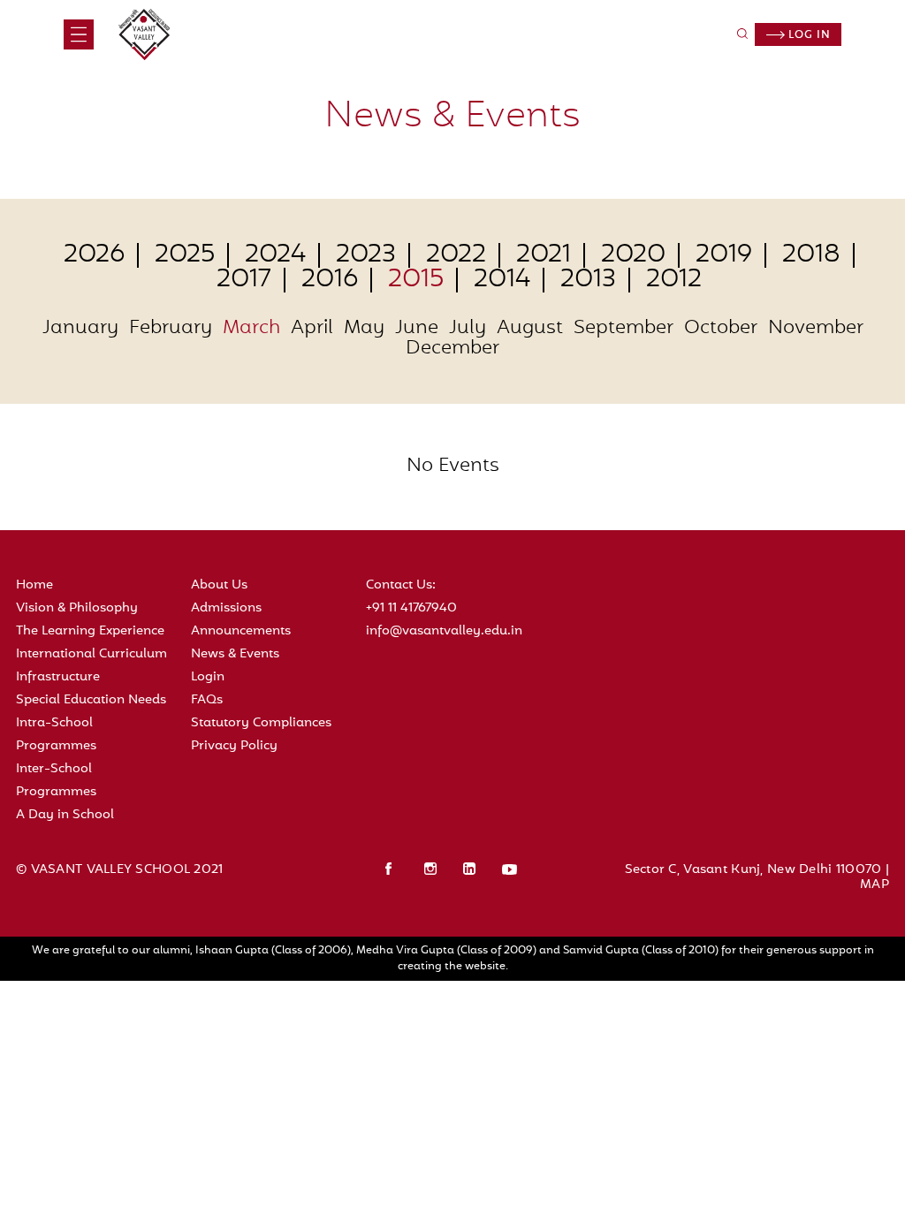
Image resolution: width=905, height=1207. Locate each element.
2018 (811, 255)
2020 (633, 255)
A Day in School (65, 815)
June (416, 329)
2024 (275, 255)
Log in (808, 35)
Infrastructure (58, 677)
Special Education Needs (91, 700)
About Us (219, 585)
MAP (874, 885)
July (467, 329)
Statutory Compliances (261, 723)
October (720, 329)
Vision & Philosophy (77, 608)
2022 (456, 255)
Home (34, 585)
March (251, 329)
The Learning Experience (90, 631)
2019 (724, 255)
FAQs (207, 700)
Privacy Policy (234, 746)
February (170, 329)
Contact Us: (401, 585)
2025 (185, 255)
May (364, 329)
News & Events (235, 654)
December (452, 349)
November (815, 329)
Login (207, 677)
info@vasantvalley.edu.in (444, 631)
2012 (674, 280)
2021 (543, 255)
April (312, 329)
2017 (244, 280)
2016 (329, 280)
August (530, 329)
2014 (502, 280)
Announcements (241, 631)
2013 (588, 280)
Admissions (226, 608)
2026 (94, 255)
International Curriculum (91, 654)
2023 (366, 255)
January (80, 329)
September (623, 329)
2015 (416, 280)
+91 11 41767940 (411, 608)
